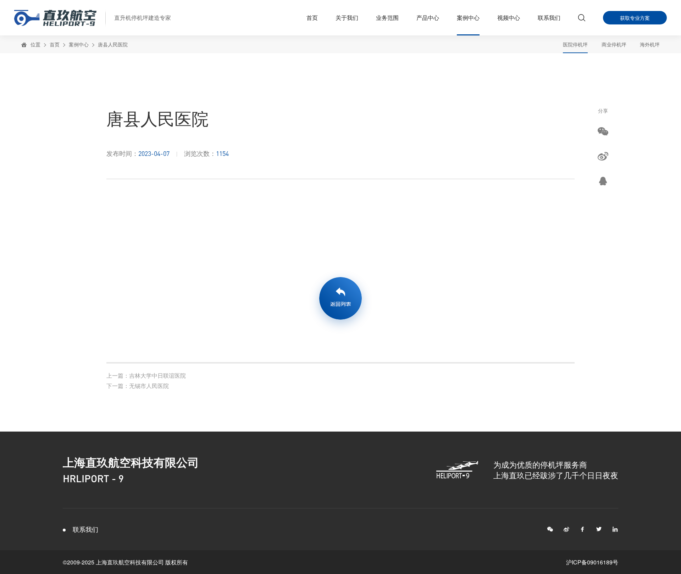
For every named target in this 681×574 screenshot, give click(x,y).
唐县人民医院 (113, 44)
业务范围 (387, 17)
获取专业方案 (635, 17)
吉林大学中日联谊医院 (146, 375)
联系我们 (549, 17)
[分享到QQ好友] (603, 181)
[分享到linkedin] (615, 529)
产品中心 (427, 17)
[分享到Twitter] (599, 529)
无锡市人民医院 (137, 385)
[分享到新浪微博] (603, 156)
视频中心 (508, 17)
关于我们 (347, 17)
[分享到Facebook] (583, 529)
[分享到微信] (603, 131)
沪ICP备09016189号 (592, 562)
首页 (312, 17)
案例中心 (468, 17)
